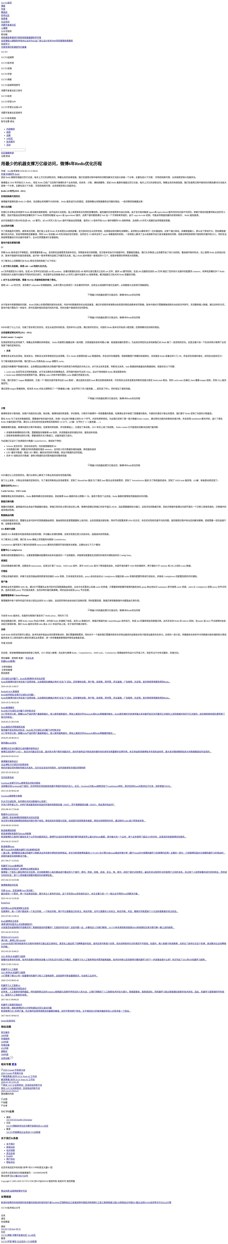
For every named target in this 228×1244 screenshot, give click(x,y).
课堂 (16, 47)
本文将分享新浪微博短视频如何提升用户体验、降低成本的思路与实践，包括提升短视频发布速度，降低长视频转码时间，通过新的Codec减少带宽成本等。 (73, 821)
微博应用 (18, 866)
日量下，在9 (23, 679)
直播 (24, 47)
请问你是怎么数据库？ (17, 924)
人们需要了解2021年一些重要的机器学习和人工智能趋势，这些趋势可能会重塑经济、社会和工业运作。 (49, 976)
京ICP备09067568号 (19, 1176)
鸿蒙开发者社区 (8, 25)
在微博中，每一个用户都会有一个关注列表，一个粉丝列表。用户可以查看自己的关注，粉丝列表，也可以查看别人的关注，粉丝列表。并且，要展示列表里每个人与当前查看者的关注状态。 (89, 911)
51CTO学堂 (11, 1132)
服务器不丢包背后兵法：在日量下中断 (31, 730)
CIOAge (16, 1120)
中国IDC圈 (133, 1202)
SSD (16, 814)
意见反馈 (10, 1153)
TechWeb (56, 1202)
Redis (7, 661)
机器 (3, 661)
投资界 (153, 1202)
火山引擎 (167, 1202)
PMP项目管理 (58, 41)
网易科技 (22, 1202)
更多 (14, 1064)
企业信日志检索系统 (14, 764)
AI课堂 (4, 28)
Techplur (28, 1120)
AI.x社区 (44, 1126)
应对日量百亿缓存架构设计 (20, 748)
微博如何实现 (11, 885)
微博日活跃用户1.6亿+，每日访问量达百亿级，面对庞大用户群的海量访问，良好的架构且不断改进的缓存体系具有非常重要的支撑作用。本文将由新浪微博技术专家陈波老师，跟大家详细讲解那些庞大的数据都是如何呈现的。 (106, 752)
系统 (12, 777)
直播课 (29, 38)
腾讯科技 (14, 1202)
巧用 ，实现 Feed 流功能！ (18, 890)
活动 (8, 145)
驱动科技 (39, 1202)
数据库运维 (19, 727)
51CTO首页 (6, 3)
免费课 (4, 19)
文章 (3, 47)
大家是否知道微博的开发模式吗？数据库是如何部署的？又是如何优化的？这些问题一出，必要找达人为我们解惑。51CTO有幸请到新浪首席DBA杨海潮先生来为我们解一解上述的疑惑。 (88, 927)
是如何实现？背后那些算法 (20, 869)
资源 (7, 47)
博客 (3, 6)
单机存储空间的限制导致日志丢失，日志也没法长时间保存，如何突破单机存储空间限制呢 (43, 768)
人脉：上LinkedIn (13, 940)
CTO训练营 (35, 1132)
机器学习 (5, 866)
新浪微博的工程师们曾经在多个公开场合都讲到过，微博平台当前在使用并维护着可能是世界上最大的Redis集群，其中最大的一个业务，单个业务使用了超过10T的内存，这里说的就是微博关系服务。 (94, 837)
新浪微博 (5, 846)
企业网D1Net (144, 1202)
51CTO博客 (11, 1126)
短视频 (23, 38)
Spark (12, 866)
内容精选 (10, 129)
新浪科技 (5, 1202)
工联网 (105, 1202)
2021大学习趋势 (13, 956)
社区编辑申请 (7, 153)
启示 (20, 1005)
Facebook (5, 796)
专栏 (20, 47)
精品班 (4, 12)
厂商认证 (41, 41)
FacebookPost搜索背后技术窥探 (20, 783)
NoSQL (15, 937)
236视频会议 (122, 1202)
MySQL (9, 691)
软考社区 (5, 15)
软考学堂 (37, 38)
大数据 (19, 796)
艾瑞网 (63, 1202)
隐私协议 (10, 1162)
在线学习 (5, 44)
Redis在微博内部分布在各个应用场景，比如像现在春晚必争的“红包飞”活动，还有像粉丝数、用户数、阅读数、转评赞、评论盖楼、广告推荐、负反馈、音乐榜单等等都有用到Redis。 (86, 682)
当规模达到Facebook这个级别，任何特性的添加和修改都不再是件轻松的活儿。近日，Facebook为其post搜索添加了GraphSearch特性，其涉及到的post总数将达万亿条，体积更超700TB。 (86, 786)
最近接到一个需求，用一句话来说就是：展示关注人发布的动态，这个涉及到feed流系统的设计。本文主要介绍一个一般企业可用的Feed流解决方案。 (70, 894)
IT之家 (99, 1202)
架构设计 (14, 761)
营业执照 (5, 1191)
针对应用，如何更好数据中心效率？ (24, 801)
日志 (3, 777)
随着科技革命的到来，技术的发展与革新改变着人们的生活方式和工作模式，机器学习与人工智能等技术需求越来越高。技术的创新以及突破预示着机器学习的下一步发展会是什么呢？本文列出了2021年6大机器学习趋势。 (104, 960)
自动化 (12, 1021)
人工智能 (14, 969)
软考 (18, 41)
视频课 (4, 38)
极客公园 (112, 1202)
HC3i (22, 1120)
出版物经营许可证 (18, 1191)
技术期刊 (10, 142)
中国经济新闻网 (88, 1202)
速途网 (77, 1202)
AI (19, 985)
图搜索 (12, 796)
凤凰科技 (30, 1202)
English (9, 1156)
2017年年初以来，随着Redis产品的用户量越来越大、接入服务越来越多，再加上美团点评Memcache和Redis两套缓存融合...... (58, 733)
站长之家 (70, 1202)
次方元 (159, 1202)
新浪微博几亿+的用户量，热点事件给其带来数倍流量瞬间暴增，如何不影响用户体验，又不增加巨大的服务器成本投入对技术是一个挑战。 (66, 1011)
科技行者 (47, 1202)
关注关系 (14, 921)
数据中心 (5, 814)
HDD (12, 814)
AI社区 (9, 138)
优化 (14, 743)
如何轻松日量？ (18, 695)
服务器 (4, 743)
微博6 (12, 661)
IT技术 (49, 41)
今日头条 (29, 658)
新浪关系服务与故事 (16, 834)
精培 (19, 1132)
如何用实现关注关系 (15, 908)
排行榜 (17, 38)
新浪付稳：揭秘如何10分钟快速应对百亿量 (26, 1008)
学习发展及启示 (13, 989)
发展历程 (14, 1005)
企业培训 (5, 22)
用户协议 (10, 1159)
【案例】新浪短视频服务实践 (20, 817)
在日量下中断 (18, 711)
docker (4, 1021)
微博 (8, 708)
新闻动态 (10, 1147)
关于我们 (10, 1144)
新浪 (3, 830)
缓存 (12, 708)
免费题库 (68, 41)
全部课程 (5, 41)
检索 (7, 777)
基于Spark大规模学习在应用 (20, 850)
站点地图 (10, 1150)
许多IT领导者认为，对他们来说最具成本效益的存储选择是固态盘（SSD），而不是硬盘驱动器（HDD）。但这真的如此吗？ (58, 805)
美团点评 (10, 727)
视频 (8, 132)
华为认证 (33, 41)
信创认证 (24, 41)
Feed (8, 903)
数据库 (16, 691)
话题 (8, 135)
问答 (12, 47)
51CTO (9, 1120)
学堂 (3, 9)
